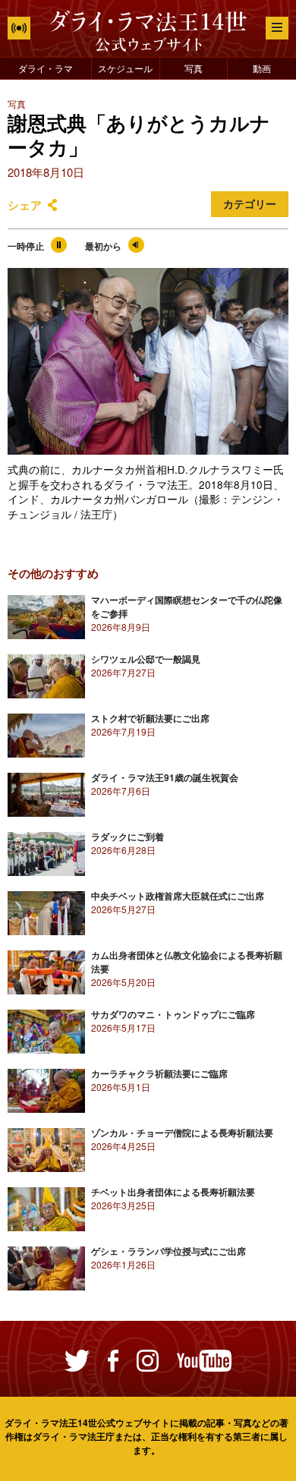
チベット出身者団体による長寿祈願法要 (173, 1192)
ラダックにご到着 (127, 836)
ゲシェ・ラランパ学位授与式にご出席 (168, 1251)
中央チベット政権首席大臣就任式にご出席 (177, 896)
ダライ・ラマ (45, 67)
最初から (103, 246)
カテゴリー (249, 204)
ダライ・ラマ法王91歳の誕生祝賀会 (164, 777)
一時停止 (26, 246)
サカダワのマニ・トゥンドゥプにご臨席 (173, 1014)
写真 (193, 67)
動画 (262, 67)
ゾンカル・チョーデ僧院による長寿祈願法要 (182, 1132)
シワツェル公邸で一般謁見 (145, 659)
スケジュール (125, 67)
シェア (25, 205)
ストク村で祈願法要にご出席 (150, 718)
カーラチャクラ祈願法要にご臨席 (159, 1073)
